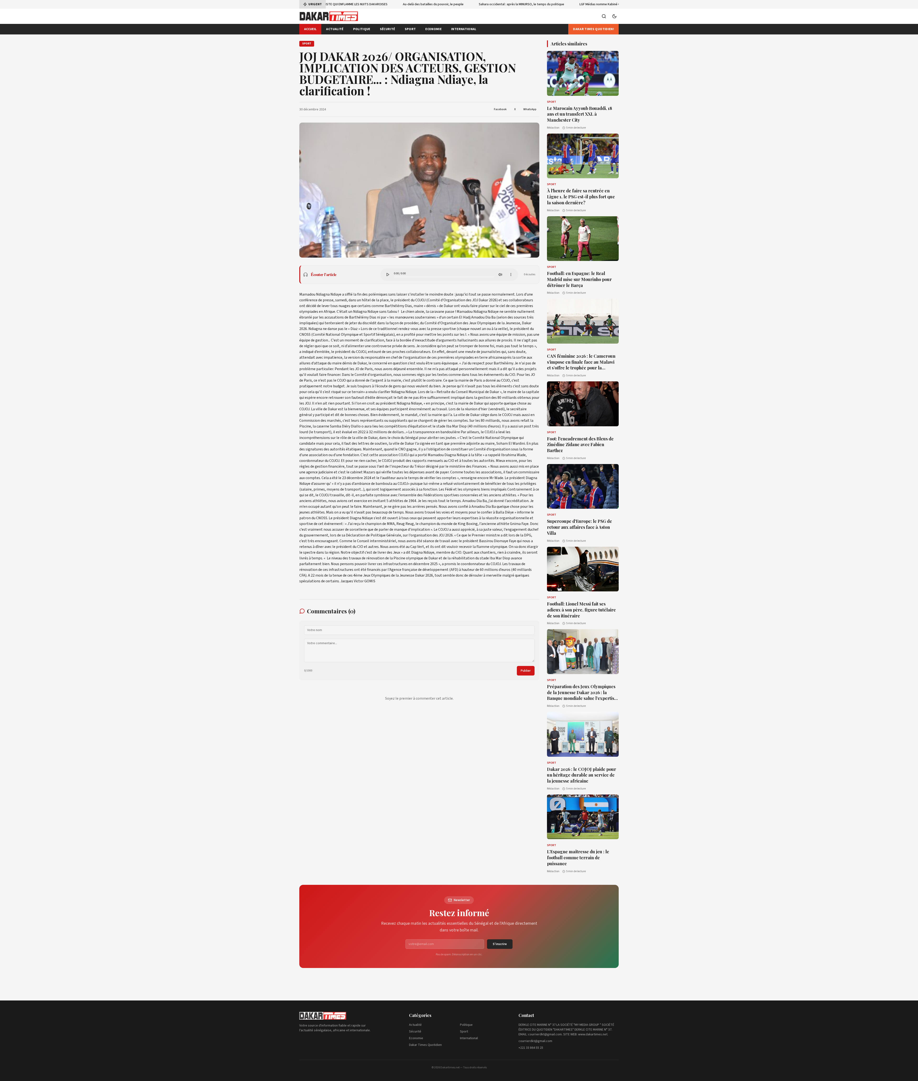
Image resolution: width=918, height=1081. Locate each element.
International (463, 29)
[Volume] (500, 274)
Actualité (334, 29)
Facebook (500, 109)
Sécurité (387, 29)
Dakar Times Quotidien (425, 1045)
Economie (433, 29)
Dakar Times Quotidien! (593, 29)
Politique (361, 29)
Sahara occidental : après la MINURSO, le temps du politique (500, 4)
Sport (410, 29)
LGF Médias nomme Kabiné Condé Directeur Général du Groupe (603, 4)
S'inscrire (500, 944)
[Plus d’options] (511, 274)
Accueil (310, 29)
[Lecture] (387, 274)
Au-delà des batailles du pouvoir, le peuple (411, 4)
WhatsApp (529, 109)
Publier (526, 670)
